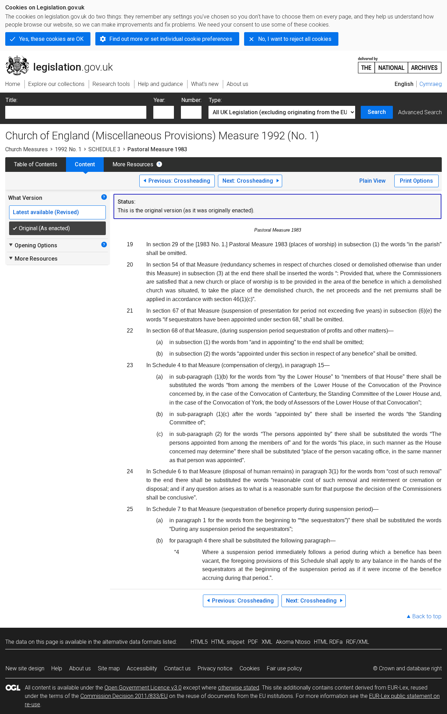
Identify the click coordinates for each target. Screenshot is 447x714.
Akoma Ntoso (293, 642)
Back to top (426, 616)
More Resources (132, 164)
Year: (159, 100)
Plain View (372, 180)
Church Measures (26, 149)
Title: (11, 100)
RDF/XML (357, 642)
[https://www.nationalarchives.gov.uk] (400, 62)
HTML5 (199, 642)
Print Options (416, 180)
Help (56, 668)
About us (80, 668)
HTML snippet (227, 642)
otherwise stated (238, 687)
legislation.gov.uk (63, 58)
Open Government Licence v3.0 (143, 687)
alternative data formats (131, 642)
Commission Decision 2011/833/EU (124, 696)
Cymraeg (430, 84)
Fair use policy (284, 668)
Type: (215, 100)
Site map (109, 668)
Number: (191, 100)
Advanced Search (420, 112)
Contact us (177, 668)
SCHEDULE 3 (104, 149)
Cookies (250, 668)
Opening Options (32, 245)
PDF (253, 642)
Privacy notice (215, 668)
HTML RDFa (328, 642)
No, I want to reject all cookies (294, 39)
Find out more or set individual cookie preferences (170, 39)
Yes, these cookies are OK (51, 39)
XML (267, 642)
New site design (25, 668)
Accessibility (142, 668)
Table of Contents (35, 164)
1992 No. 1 (68, 149)
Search (377, 112)
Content (85, 164)
